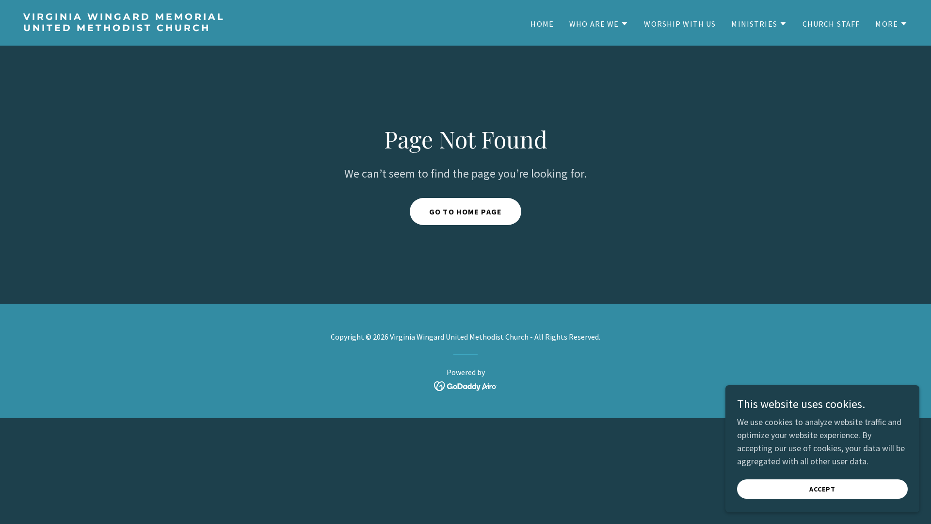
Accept (822, 489)
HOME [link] (542, 24)
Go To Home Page (465, 211)
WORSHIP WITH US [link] (680, 24)
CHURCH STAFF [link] (831, 24)
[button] (598, 24)
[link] (240, 27)
